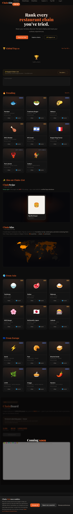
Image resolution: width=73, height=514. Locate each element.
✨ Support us (50, 37)
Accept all (35, 505)
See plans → (62, 72)
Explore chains (36, 37)
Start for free (22, 37)
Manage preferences (64, 505)
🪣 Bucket (18, 118)
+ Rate (8, 118)
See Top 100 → (66, 48)
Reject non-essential (48, 505)
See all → (67, 93)
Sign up (16, 4)
